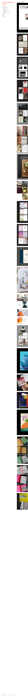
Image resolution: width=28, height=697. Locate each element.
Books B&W (5, 7)
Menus (4, 13)
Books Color (5, 8)
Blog (3, 15)
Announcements (6, 11)
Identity (4, 12)
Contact (3, 16)
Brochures (5, 9)
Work (3, 5)
